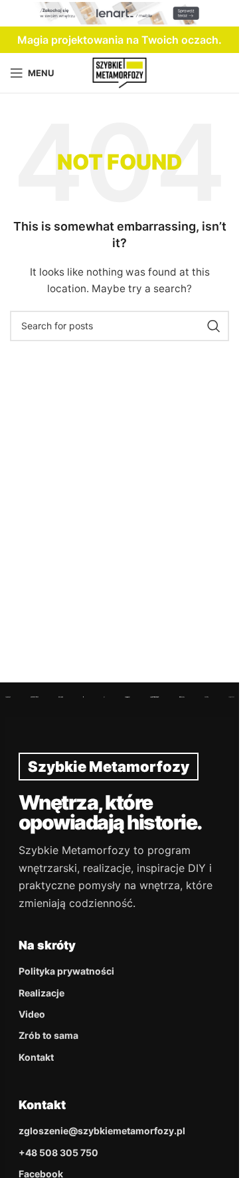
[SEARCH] (214, 326)
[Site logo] (119, 72)
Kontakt (36, 1057)
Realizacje (41, 992)
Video (32, 1014)
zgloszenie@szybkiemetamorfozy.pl (102, 1130)
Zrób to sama (48, 1035)
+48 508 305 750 (58, 1152)
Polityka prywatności (66, 971)
